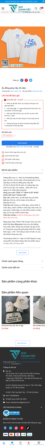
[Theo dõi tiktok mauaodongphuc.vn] (28, 428)
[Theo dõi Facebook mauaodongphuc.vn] (5, 428)
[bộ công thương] (11, 413)
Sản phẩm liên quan (15, 292)
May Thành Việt (16, 91)
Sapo (20, 364)
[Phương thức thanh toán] (17, 434)
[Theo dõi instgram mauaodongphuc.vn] (16, 428)
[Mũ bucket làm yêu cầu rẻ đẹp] (16, 310)
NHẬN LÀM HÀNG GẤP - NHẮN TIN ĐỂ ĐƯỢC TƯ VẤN (21, 1)
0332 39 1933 (22, 147)
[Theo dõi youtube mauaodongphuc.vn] (22, 428)
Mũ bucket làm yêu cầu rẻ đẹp (12, 326)
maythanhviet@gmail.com (20, 402)
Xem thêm (22, 252)
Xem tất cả (21, 343)
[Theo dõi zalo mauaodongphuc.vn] (11, 428)
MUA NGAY (22, 143)
